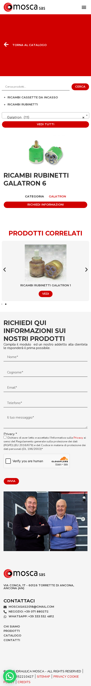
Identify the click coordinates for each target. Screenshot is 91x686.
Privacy (78, 438)
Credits (24, 682)
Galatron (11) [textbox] (44, 117)
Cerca (80, 86)
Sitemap (43, 676)
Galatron (57, 196)
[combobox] (45, 115)
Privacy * (45, 441)
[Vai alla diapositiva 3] (5, 304)
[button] (83, 7)
